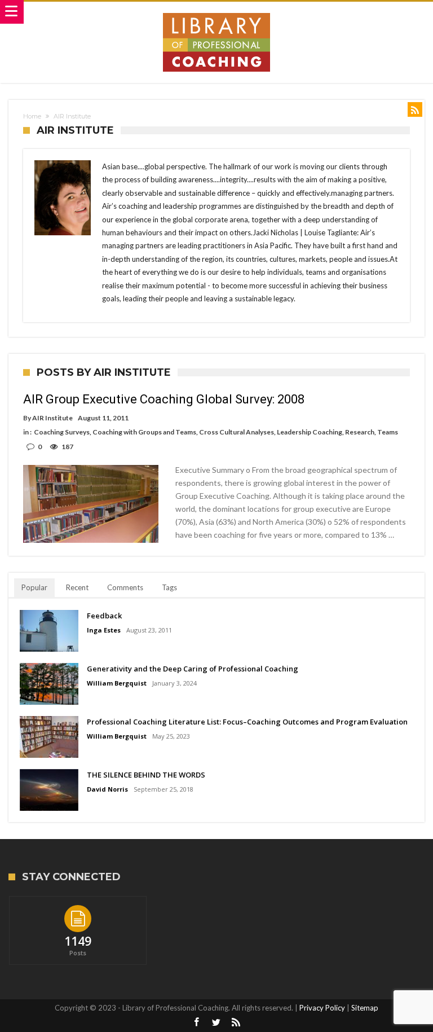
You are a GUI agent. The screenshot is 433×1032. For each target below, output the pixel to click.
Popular (34, 587)
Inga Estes (104, 630)
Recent (77, 587)
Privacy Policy (322, 1007)
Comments (125, 587)
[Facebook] (197, 1022)
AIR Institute (52, 418)
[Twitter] (216, 1022)
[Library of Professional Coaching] (216, 13)
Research (359, 432)
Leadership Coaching (309, 432)
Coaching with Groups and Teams (144, 432)
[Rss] (236, 1022)
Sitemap (364, 1007)
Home (32, 116)
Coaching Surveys (62, 432)
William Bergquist (117, 683)
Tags (169, 587)
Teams (387, 432)
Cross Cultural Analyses (236, 432)
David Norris (107, 789)
